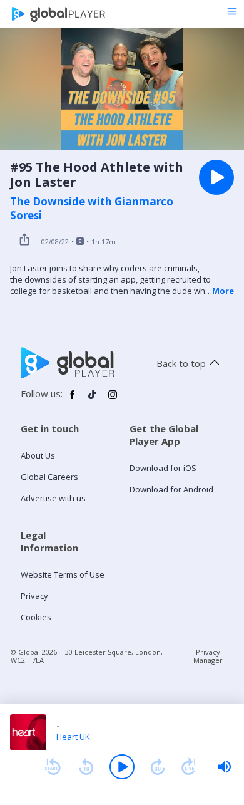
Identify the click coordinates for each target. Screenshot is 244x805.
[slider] (225, 767)
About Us (38, 455)
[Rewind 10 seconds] (86, 766)
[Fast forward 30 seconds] (157, 766)
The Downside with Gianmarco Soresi (91, 208)
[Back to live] (188, 766)
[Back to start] (52, 766)
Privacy (34, 595)
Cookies (36, 617)
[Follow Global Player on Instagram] (112, 399)
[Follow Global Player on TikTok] (92, 399)
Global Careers (49, 476)
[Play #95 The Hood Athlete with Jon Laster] (216, 177)
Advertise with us (53, 498)
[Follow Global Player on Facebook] (72, 399)
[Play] (122, 766)
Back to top (181, 363)
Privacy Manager (208, 656)
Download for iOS (163, 468)
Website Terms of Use (62, 574)
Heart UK (73, 736)
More (223, 290)
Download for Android (171, 489)
